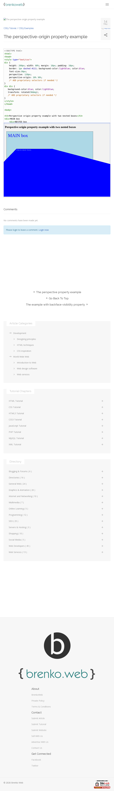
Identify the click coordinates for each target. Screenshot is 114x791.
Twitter (34, 765)
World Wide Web (21, 356)
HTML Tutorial (16, 400)
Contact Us (36, 747)
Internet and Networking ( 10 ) (23, 496)
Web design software (27, 368)
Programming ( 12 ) (18, 514)
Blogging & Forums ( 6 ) (20, 471)
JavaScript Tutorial (17, 425)
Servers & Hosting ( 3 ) (19, 527)
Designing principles (26, 339)
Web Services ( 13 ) (18, 552)
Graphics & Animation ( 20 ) (22, 490)
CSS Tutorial (14, 407)
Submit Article (38, 718)
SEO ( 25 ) (13, 521)
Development (19, 333)
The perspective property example (58, 292)
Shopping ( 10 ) (16, 533)
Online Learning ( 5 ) (18, 508)
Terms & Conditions (41, 706)
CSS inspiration (24, 350)
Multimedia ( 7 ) (16, 502)
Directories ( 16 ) (17, 477)
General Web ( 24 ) (18, 483)
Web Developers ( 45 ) (19, 545)
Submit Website (38, 730)
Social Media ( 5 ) (17, 539)
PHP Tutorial (15, 432)
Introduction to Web (26, 362)
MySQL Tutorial (16, 438)
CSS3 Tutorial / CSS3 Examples (19, 28)
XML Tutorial (15, 444)
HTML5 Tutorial (16, 413)
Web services (23, 374)
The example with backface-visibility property (56, 304)
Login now (44, 229)
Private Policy (37, 700)
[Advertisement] (57, 258)
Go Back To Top (58, 298)
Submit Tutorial (38, 724)
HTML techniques (25, 345)
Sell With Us (37, 736)
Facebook (36, 759)
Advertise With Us (39, 742)
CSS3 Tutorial (15, 419)
